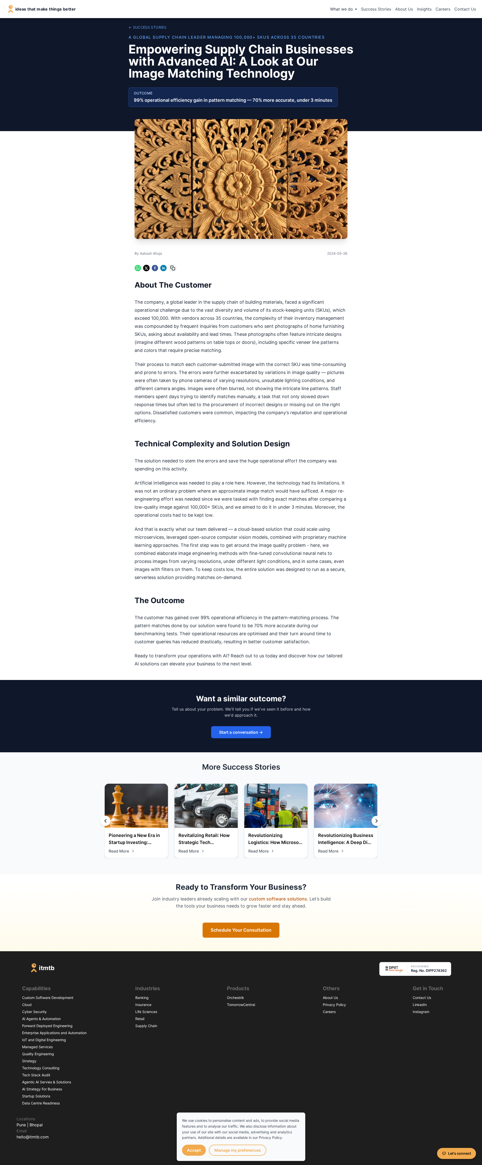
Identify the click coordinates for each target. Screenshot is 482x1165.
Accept (194, 1150)
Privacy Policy (334, 1004)
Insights (424, 9)
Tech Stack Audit (36, 1075)
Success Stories (376, 9)
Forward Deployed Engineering (47, 1026)
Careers (443, 9)
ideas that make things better (45, 9)
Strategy (29, 1061)
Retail (139, 1019)
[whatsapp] (138, 268)
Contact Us (465, 9)
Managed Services (37, 1047)
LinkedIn (420, 1004)
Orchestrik (235, 997)
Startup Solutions (36, 1096)
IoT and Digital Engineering (44, 1040)
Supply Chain (146, 1026)
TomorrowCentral (241, 1004)
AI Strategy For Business (42, 1089)
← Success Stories (147, 27)
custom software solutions (278, 899)
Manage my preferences (237, 1150)
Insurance (143, 1004)
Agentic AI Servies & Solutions (46, 1082)
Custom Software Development (47, 997)
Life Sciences (146, 1012)
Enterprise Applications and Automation (54, 1033)
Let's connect (459, 1153)
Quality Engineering (38, 1054)
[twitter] (146, 268)
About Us (404, 9)
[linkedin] (163, 268)
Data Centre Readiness (41, 1103)
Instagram (421, 1012)
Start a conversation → (241, 732)
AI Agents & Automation (41, 1019)
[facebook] (155, 268)
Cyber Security (34, 1012)
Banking (142, 997)
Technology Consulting (40, 1068)
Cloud (27, 1004)
